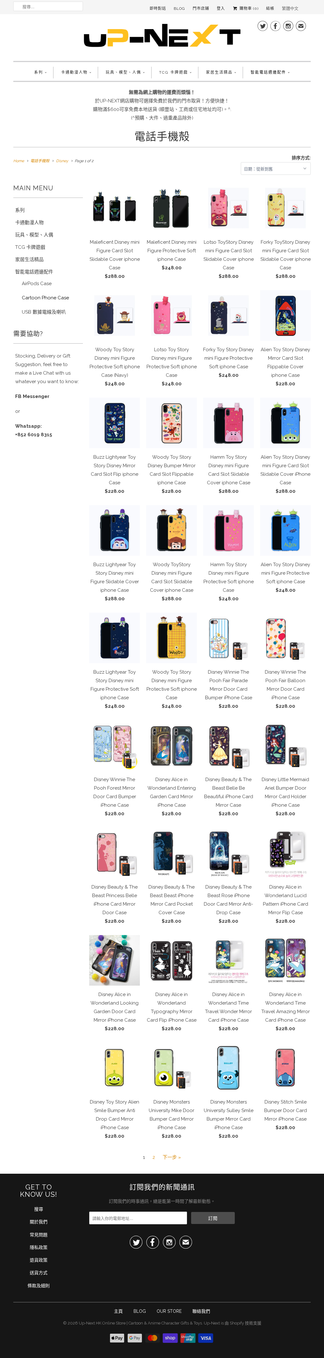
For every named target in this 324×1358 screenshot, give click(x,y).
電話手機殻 (162, 136)
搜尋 (38, 1209)
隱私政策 (38, 1247)
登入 (221, 8)
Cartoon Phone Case (45, 298)
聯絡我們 (201, 1311)
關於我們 (38, 1221)
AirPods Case (37, 283)
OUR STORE (169, 1311)
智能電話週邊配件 (268, 72)
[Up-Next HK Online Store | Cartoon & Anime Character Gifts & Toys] (162, 37)
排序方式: (301, 157)
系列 (38, 72)
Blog (179, 8)
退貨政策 (38, 1260)
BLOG (140, 1311)
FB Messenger (32, 396)
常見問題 (38, 1234)
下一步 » (172, 1157)
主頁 (118, 1311)
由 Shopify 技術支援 (243, 1323)
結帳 (270, 8)
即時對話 (158, 8)
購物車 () (248, 8)
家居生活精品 (219, 72)
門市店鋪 (201, 8)
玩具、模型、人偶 (123, 72)
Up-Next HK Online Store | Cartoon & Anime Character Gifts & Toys (140, 1323)
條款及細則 (39, 1285)
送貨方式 (38, 1272)
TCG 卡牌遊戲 (173, 72)
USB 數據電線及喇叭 (44, 312)
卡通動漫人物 (74, 72)
